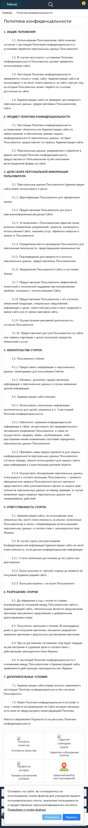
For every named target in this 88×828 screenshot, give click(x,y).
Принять (71, 817)
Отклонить (52, 817)
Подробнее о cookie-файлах (27, 809)
